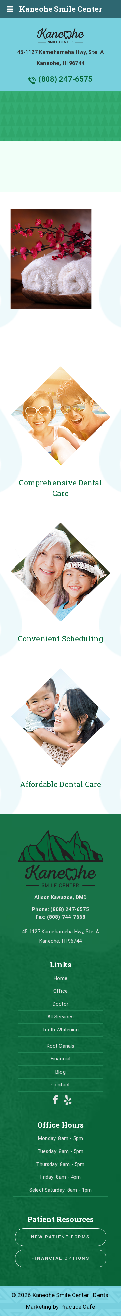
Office (60, 991)
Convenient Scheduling (60, 638)
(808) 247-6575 (65, 79)
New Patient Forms (60, 1236)
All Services (60, 1017)
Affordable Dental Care (61, 784)
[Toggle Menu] (10, 9)
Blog (60, 1072)
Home (61, 978)
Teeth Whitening (60, 1030)
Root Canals (61, 1046)
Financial (60, 1059)
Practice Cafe (77, 1306)
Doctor (60, 1004)
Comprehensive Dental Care (60, 488)
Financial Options (60, 1258)
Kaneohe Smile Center (60, 9)
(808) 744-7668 (66, 917)
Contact (60, 1085)
